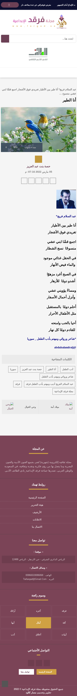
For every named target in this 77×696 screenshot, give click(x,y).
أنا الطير (52, 369)
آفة (64, 622)
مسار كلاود (31, 692)
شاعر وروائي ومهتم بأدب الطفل (57, 376)
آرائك (12, 610)
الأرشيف (37, 512)
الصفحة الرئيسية (37, 497)
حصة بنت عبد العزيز (38, 166)
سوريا (13, 369)
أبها (13, 622)
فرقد (17, 384)
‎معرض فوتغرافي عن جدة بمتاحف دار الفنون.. (32, 5)
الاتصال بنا (37, 526)
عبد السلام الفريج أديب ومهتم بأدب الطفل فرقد (49, 384)
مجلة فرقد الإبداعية (63, 391)
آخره (38, 610)
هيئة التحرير (37, 504)
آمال (38, 622)
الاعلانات (37, 519)
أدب (13, 634)
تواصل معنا (25, 672)
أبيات (64, 634)
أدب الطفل (67, 369)
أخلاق (38, 634)
